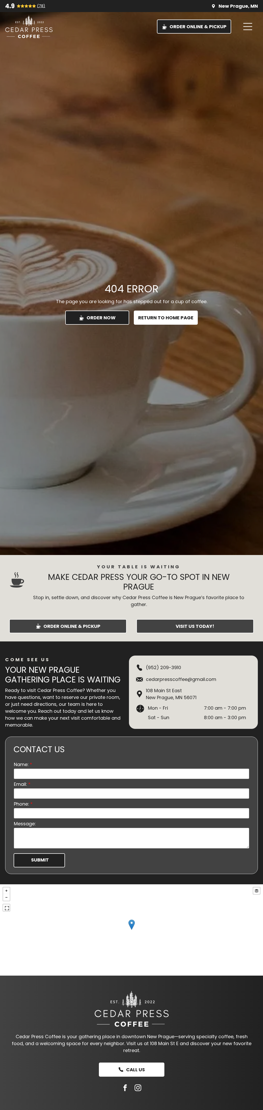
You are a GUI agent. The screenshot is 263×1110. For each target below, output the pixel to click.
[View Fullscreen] (6, 907)
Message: (25, 823)
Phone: (21, 804)
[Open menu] (247, 26)
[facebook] (125, 1088)
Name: (21, 764)
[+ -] (131, 930)
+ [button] (6, 890)
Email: (20, 784)
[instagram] (138, 1088)
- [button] (6, 897)
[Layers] (256, 890)
